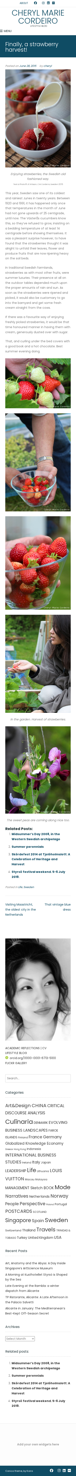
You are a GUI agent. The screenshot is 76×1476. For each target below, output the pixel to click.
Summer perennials (28, 847)
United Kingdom (40, 1237)
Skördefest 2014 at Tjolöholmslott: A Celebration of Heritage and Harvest (41, 859)
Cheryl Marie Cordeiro (38, 17)
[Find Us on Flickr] (53, 3)
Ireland (26, 1162)
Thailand (28, 1230)
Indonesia (34, 1149)
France (35, 1137)
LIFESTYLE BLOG (16, 1053)
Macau (29, 1179)
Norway (59, 1196)
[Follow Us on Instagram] (43, 3)
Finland (23, 1137)
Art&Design (18, 1106)
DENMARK (41, 1122)
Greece (9, 1149)
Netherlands (39, 1196)
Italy (36, 1162)
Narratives (16, 1196)
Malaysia (41, 1179)
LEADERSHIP (15, 1170)
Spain (38, 1221)
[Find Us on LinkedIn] (48, 3)
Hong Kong (20, 1149)
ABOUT (24, 3)
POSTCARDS (18, 1211)
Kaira (30, 1471)
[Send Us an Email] (31, 3)
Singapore (18, 1220)
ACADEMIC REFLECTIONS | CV (25, 1048)
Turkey (22, 1237)
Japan (46, 1162)
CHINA (39, 1105)
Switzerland (13, 1230)
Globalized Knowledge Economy (34, 1143)
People (12, 1204)
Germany (52, 1137)
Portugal (61, 1204)
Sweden (28, 887)
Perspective (32, 1204)
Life (20, 887)
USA (57, 1237)
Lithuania (43, 1171)
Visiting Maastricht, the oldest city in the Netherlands (20, 909)
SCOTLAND (39, 1212)
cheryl (47, 66)
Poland (50, 1204)
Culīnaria (19, 1121)
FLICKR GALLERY (16, 1063)
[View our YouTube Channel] (39, 3)
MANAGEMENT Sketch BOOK (29, 1187)
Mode (63, 1187)
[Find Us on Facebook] (35, 3)
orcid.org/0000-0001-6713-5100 (33, 1058)
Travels (46, 1229)
